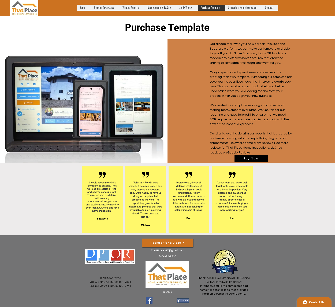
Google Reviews (239, 152)
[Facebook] (149, 300)
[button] (132, 8)
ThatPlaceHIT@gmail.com (167, 250)
